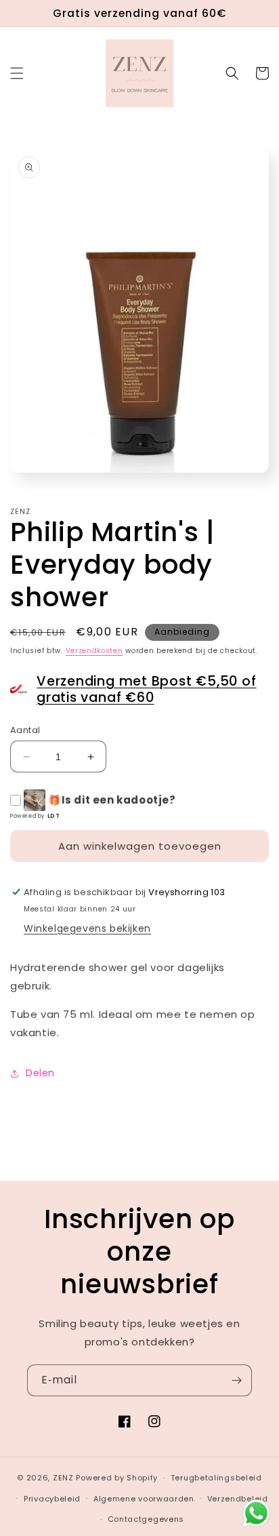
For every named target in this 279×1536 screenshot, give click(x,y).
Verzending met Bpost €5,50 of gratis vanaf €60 (147, 689)
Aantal (25, 730)
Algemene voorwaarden (143, 1498)
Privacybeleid (52, 1498)
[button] (17, 73)
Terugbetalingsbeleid (216, 1477)
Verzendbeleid (237, 1498)
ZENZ (63, 1477)
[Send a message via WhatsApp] (256, 1513)
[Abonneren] (236, 1380)
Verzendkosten (94, 651)
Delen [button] (40, 1073)
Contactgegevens (146, 1519)
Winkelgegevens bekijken (87, 928)
